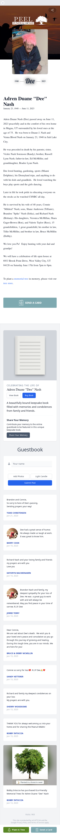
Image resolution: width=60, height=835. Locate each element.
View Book (13, 395)
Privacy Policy (22, 822)
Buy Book (29, 395)
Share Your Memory (18, 435)
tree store (8, 283)
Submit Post (30, 482)
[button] (30, 765)
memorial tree (21, 278)
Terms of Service (37, 822)
